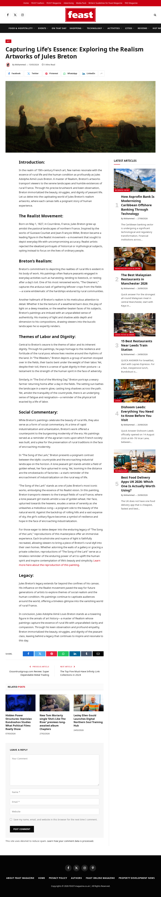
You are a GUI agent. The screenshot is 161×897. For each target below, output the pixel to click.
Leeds (117, 400)
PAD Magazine (131, 3)
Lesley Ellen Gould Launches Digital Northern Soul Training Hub (88, 720)
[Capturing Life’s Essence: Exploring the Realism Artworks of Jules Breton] (80, 116)
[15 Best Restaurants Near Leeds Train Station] (134, 324)
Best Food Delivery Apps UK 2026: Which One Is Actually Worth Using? (138, 483)
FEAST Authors (37, 3)
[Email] (9, 209)
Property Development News (137, 878)
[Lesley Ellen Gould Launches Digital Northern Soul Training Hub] (89, 703)
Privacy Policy (58, 878)
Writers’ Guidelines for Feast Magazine (105, 3)
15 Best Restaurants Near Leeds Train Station (136, 345)
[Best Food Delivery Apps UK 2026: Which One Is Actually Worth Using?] (134, 461)
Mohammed (20, 64)
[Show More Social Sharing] (102, 73)
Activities (114, 28)
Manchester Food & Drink (128, 268)
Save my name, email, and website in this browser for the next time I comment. (55, 819)
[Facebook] (9, 169)
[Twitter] (9, 177)
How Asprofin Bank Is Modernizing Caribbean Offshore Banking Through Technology (137, 205)
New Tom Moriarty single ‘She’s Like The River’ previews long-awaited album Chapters (53, 722)
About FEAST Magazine (20, 878)
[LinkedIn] (9, 185)
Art (8, 41)
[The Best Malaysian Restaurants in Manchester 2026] (134, 258)
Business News (122, 190)
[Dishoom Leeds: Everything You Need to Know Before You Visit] (134, 390)
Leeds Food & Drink (124, 334)
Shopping (75, 28)
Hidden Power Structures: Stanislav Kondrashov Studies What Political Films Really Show (19, 722)
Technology (94, 28)
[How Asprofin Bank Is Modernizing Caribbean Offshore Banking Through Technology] (134, 180)
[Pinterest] (9, 201)
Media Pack (81, 3)
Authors (76, 878)
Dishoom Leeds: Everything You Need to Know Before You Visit (137, 413)
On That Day (59, 28)
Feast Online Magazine (100, 878)
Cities (128, 28)
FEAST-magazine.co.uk (79, 886)
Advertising (69, 3)
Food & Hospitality (21, 28)
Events (42, 28)
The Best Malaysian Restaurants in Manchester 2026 (136, 279)
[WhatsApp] (9, 193)
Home (26, 3)
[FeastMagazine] (80, 15)
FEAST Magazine (54, 3)
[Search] (154, 14)
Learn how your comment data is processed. (70, 840)
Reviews (142, 28)
